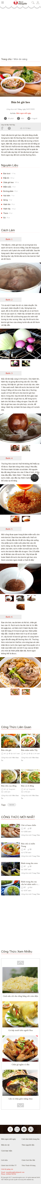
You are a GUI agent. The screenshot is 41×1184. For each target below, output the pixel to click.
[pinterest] (11, 128)
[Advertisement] (20, 32)
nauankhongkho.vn (20, 2)
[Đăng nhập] (38, 2)
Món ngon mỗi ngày (23, 113)
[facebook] (4, 128)
